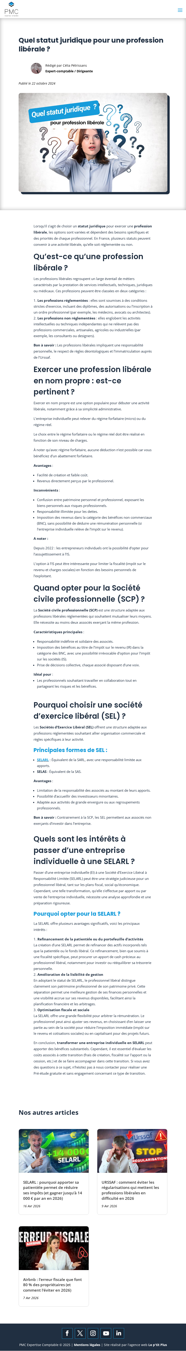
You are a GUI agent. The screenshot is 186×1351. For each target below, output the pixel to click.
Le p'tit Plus (157, 1345)
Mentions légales (87, 1345)
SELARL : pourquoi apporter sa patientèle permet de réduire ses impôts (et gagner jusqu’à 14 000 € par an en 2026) (52, 1190)
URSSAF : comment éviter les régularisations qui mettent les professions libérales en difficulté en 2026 (130, 1190)
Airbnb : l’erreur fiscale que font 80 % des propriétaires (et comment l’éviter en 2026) (52, 1285)
